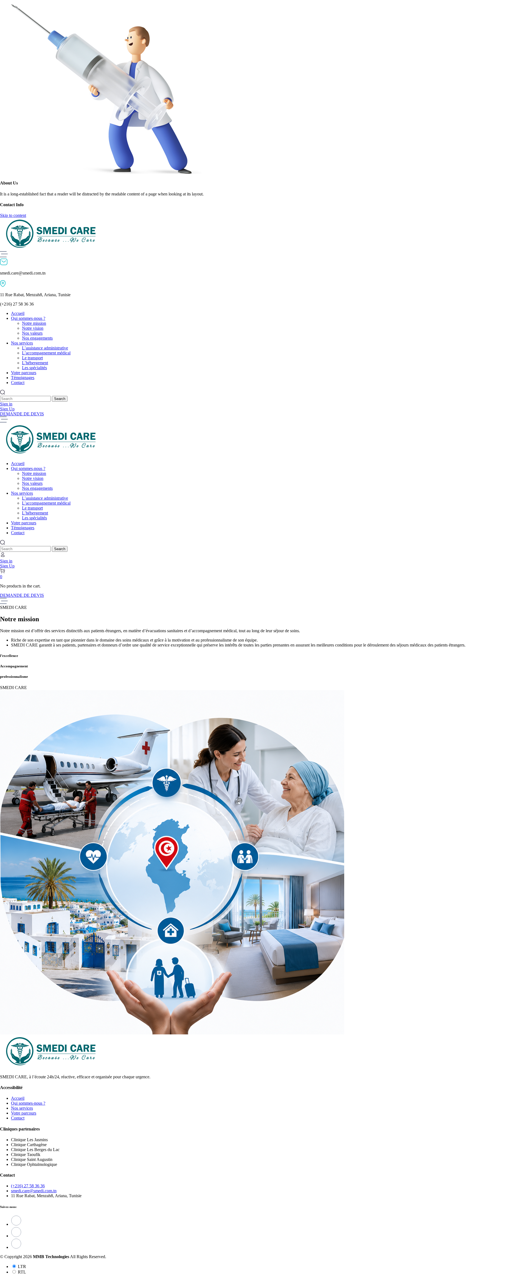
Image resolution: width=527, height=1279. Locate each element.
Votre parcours (23, 1113)
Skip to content (13, 215)
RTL (22, 1272)
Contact (17, 1118)
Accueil (17, 1098)
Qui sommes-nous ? (28, 1103)
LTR (22, 1266)
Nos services (22, 1108)
